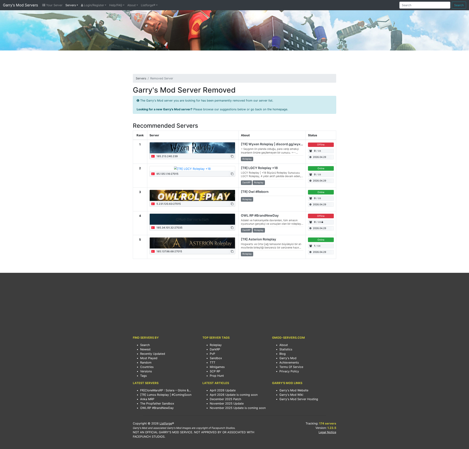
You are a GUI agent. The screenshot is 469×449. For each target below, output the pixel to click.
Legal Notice (327, 432)
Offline (320, 144)
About (131, 5)
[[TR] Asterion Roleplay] (192, 242)
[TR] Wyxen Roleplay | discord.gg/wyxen (272, 144)
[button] (232, 156)
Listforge (166, 423)
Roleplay (216, 345)
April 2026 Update (223, 390)
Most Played (148, 358)
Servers (70, 5)
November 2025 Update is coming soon (238, 408)
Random (146, 362)
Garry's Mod (287, 358)
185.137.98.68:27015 (169, 251)
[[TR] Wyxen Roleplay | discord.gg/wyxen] (192, 147)
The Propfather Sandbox (157, 403)
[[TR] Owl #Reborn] (192, 195)
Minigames (217, 367)
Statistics (285, 349)
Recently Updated (152, 354)
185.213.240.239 (167, 156)
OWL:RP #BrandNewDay (260, 215)
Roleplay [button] (247, 159)
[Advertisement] (234, 63)
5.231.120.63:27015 (168, 203)
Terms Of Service (291, 367)
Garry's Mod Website (293, 390)
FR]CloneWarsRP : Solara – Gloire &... (165, 390)
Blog (282, 354)
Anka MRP (147, 399)
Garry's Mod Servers (20, 5)
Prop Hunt (217, 375)
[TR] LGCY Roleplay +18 (259, 168)
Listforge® (148, 5)
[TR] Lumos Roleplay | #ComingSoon (165, 394)
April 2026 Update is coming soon (234, 394)
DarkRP (215, 349)
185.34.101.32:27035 (169, 227)
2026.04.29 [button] (319, 157)
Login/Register (93, 5)
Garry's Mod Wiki (291, 394)
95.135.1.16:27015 (167, 173)
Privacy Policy (289, 371)
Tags (143, 375)
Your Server (53, 5)
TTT (212, 362)
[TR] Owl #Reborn (255, 192)
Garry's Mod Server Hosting (298, 399)
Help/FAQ (115, 5)
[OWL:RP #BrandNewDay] (192, 219)
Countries (147, 367)
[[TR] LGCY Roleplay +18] (192, 168)
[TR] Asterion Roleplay (258, 239)
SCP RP (215, 371)
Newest (145, 349)
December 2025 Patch (225, 399)
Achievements (289, 362)
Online (320, 168)
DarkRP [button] (246, 182)
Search (459, 5)
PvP (212, 354)
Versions (146, 371)
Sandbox (216, 358)
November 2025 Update (227, 403)
